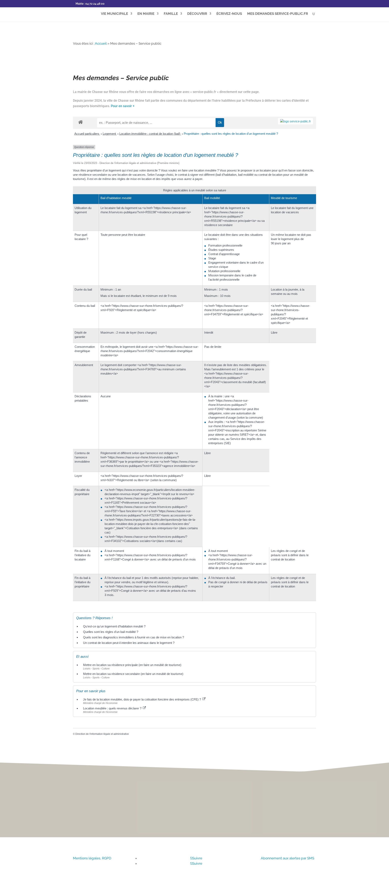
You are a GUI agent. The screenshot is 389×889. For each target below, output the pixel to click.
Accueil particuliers (87, 133)
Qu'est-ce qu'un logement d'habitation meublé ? (114, 626)
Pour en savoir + (123, 106)
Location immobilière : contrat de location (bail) (150, 133)
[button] (381, 429)
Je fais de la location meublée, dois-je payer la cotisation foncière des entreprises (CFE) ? (142, 699)
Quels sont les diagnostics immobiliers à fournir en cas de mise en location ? (133, 637)
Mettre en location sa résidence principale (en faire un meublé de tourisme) (132, 665)
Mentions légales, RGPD (92, 858)
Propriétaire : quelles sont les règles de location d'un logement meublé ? (231, 133)
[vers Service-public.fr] (295, 121)
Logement (110, 133)
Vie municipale (114, 14)
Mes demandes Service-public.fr (277, 14)
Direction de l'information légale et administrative (102, 734)
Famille (171, 14)
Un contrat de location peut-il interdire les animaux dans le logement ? (128, 642)
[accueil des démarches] (80, 122)
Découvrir (197, 14)
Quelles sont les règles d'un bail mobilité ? (110, 632)
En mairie (145, 14)
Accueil (101, 43)
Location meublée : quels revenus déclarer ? (112, 708)
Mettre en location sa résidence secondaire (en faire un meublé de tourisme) (133, 674)
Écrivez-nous (229, 14)
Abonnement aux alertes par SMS (287, 858)
